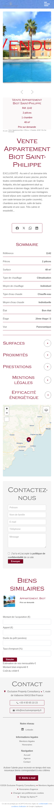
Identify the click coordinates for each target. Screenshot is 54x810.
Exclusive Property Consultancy (23, 691)
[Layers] (46, 410)
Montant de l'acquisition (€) (16, 617)
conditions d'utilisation (18, 806)
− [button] (7, 413)
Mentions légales (46, 785)
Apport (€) (8, 627)
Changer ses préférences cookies (28, 793)
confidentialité (43, 804)
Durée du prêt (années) (14, 638)
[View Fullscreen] (7, 419)
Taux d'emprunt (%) (12, 649)
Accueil (5, 131)
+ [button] (7, 408)
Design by (28, 797)
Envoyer (15, 561)
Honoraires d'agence (28, 789)
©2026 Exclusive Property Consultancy (18, 785)
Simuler (10, 659)
